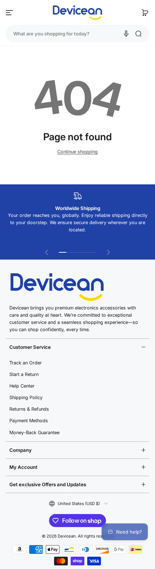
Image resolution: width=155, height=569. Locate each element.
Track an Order (25, 362)
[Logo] (77, 13)
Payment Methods (28, 420)
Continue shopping (77, 151)
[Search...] (138, 33)
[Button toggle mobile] (10, 12)
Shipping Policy (26, 397)
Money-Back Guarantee (34, 432)
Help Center (22, 386)
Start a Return (24, 374)
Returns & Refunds (29, 409)
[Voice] (126, 33)
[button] (145, 12)
